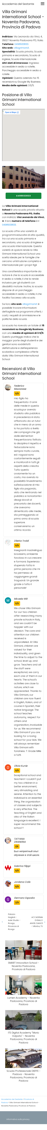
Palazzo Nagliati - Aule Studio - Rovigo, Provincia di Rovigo (14, 922)
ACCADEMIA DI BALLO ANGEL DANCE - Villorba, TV (36, 922)
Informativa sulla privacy (18, 1119)
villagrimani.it (21, 47)
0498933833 (21, 44)
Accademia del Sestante (18, 4)
